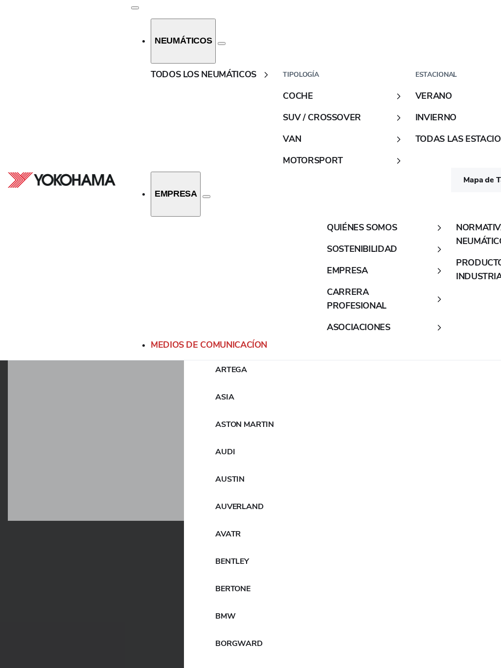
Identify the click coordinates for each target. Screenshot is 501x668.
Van (292, 139)
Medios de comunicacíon (209, 345)
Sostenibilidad (362, 249)
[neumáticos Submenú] (222, 43)
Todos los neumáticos (203, 74)
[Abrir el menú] (135, 7)
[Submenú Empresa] (206, 196)
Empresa (176, 194)
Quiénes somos (362, 227)
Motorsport (312, 160)
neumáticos (183, 40)
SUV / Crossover (322, 117)
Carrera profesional (357, 299)
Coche (298, 96)
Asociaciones (358, 327)
